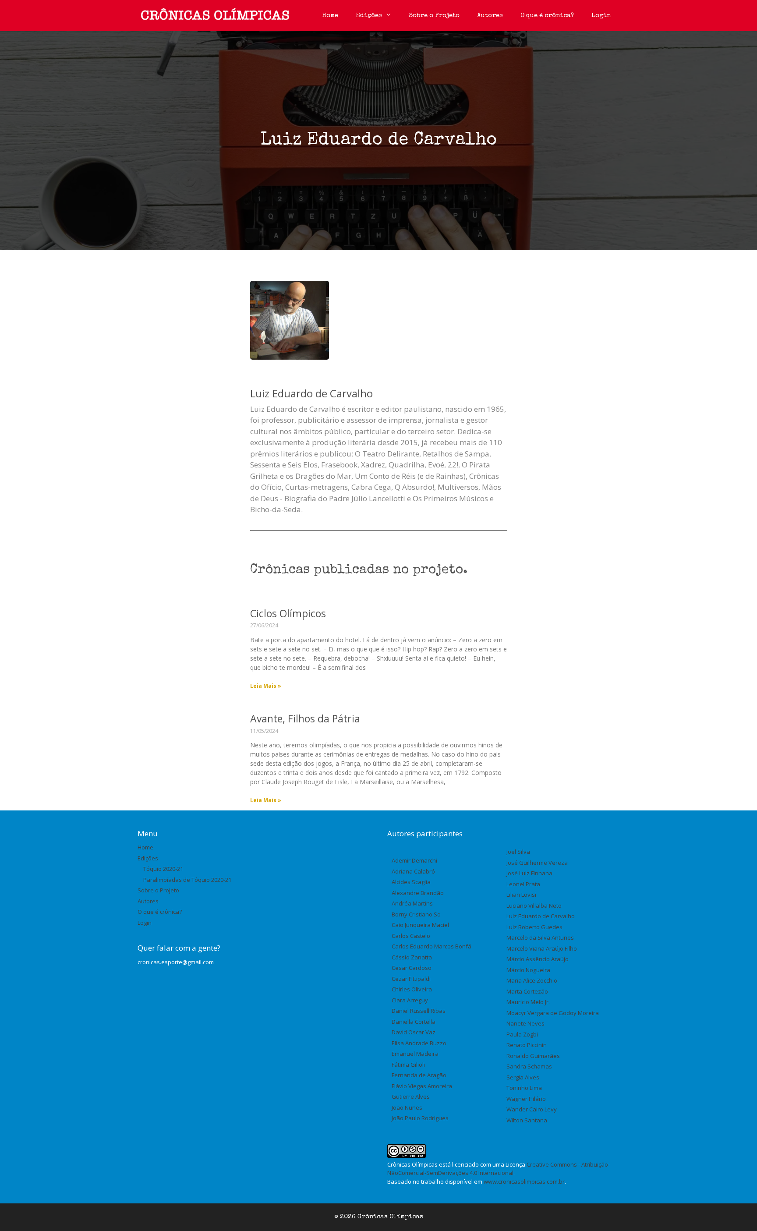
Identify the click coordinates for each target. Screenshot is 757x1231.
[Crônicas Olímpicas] (215, 15)
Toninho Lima (524, 1088)
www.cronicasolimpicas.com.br (524, 1181)
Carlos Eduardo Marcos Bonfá (431, 946)
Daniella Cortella (413, 1022)
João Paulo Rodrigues (420, 1118)
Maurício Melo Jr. (528, 1002)
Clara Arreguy (410, 1000)
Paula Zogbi (522, 1034)
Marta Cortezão (527, 991)
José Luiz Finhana (529, 873)
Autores (490, 15)
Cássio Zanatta (412, 957)
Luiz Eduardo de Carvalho (540, 916)
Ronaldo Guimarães (533, 1056)
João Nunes (407, 1107)
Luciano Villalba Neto (534, 905)
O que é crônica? (547, 15)
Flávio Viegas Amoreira (422, 1086)
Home (330, 15)
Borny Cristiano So (416, 914)
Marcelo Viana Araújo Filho (541, 948)
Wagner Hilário (526, 1099)
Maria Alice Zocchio (531, 980)
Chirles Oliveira (412, 989)
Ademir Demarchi (414, 860)
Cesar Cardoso (412, 968)
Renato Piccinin (526, 1045)
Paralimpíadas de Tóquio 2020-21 (187, 880)
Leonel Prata (523, 884)
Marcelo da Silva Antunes (540, 937)
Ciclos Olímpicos (288, 613)
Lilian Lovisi (521, 894)
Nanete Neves (525, 1023)
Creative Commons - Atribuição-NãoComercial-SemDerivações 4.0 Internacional (498, 1168)
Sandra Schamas (529, 1066)
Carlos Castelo (411, 936)
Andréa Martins (412, 903)
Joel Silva (518, 852)
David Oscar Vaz (413, 1032)
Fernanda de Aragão (419, 1075)
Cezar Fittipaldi (411, 979)
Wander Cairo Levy (531, 1109)
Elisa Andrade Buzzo (419, 1043)
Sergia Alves (522, 1077)
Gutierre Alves (411, 1096)
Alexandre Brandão (418, 893)
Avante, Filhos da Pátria (305, 718)
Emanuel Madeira (415, 1054)
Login (601, 15)
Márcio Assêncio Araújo (537, 959)
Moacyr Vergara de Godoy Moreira (552, 1013)
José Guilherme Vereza (537, 863)
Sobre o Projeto (434, 15)
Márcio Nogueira (528, 970)
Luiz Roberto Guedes (534, 927)
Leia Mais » (265, 686)
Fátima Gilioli (408, 1064)
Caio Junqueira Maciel (420, 925)
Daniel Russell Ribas (419, 1011)
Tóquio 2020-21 (163, 869)
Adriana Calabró (413, 871)
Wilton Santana (526, 1120)
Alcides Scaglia (411, 882)
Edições (369, 15)
